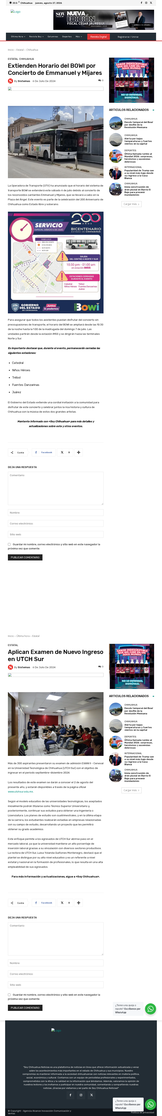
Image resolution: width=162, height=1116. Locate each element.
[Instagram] (146, 3)
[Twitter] (151, 3)
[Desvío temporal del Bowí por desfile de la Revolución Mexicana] (115, 123)
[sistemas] (11, 81)
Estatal (20, 49)
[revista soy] (56, 96)
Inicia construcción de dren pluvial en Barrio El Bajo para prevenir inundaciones (137, 191)
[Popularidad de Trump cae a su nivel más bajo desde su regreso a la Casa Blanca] (115, 173)
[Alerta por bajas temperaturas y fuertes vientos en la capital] (115, 140)
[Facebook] (141, 3)
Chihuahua (32, 49)
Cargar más (130, 204)
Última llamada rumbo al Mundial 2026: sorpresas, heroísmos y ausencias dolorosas (138, 158)
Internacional (133, 167)
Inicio (11, 49)
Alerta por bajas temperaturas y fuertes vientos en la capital (138, 141)
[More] (78, 452)
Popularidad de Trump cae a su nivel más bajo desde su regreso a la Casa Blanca (139, 174)
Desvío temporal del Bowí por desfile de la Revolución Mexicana (138, 125)
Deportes (130, 150)
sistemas (24, 81)
